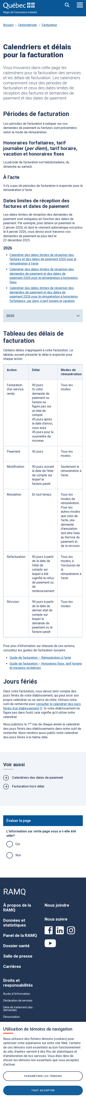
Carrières (12, 966)
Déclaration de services (17, 1000)
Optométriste (27, 25)
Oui (17, 844)
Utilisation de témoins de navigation (37, 1029)
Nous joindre (57, 905)
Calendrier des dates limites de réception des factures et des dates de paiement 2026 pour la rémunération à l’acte (43, 259)
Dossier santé (16, 945)
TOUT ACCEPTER (43, 1090)
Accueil (8, 25)
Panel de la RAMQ (20, 935)
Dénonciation (11, 1016)
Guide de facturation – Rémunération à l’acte (40, 658)
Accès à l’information (16, 993)
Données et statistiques (14, 923)
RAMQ (14, 891)
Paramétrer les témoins (43, 1076)
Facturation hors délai (28, 786)
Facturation (49, 25)
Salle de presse (17, 956)
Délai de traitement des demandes (18, 1009)
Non (18, 855)
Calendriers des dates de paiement (37, 777)
